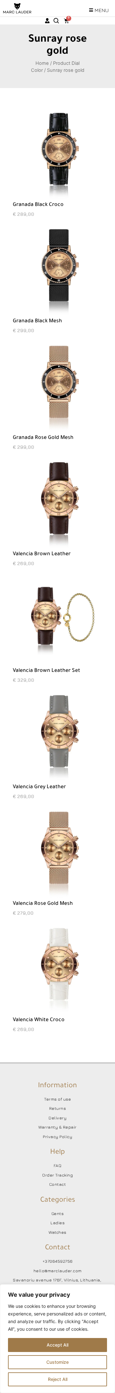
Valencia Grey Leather (39, 787)
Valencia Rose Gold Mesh (43, 904)
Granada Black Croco (38, 205)
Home (42, 63)
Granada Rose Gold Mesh (43, 438)
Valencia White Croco (39, 1020)
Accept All (57, 1345)
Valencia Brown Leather (42, 554)
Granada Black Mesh (37, 321)
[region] (57, 1338)
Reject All (57, 1379)
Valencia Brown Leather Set (46, 671)
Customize (57, 1362)
